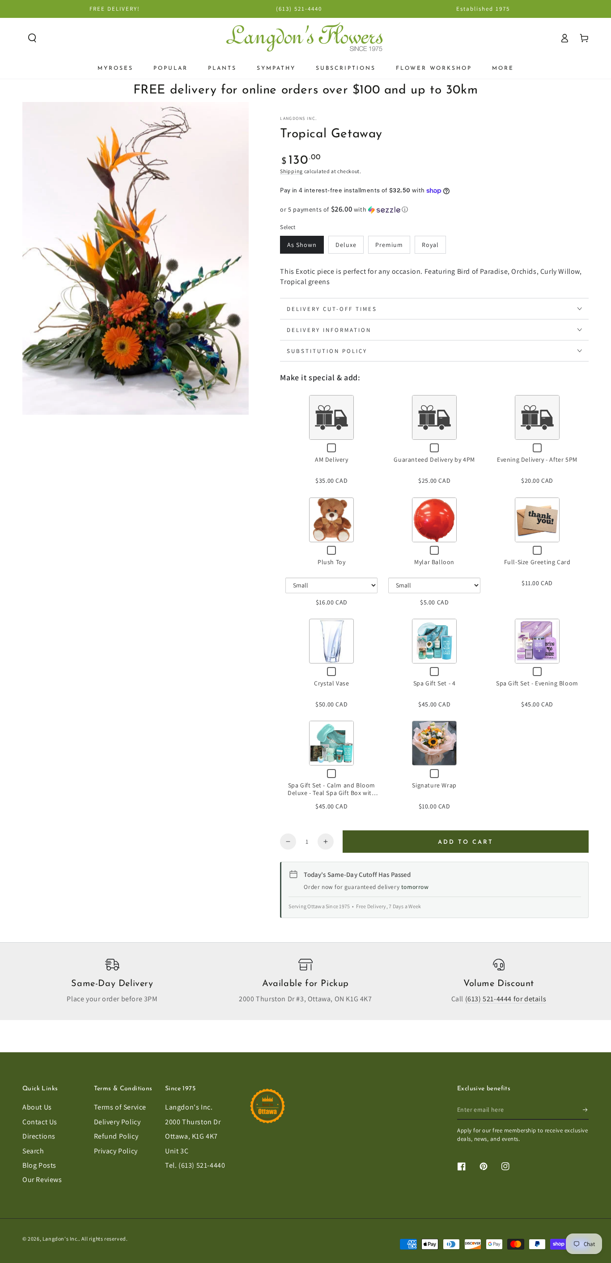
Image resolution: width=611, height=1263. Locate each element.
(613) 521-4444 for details (506, 999)
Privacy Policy (116, 1151)
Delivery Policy (117, 1122)
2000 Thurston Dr (193, 1122)
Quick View (331, 417)
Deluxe (345, 245)
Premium (389, 245)
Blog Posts (39, 1165)
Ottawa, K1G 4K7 (191, 1136)
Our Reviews (42, 1179)
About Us (37, 1107)
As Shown (302, 245)
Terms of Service (120, 1107)
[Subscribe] (586, 1109)
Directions (38, 1136)
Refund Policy (116, 1136)
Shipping (291, 171)
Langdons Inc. (298, 118)
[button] (32, 38)
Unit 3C (176, 1151)
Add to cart (465, 842)
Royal (430, 245)
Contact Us (39, 1122)
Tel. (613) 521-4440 (195, 1165)
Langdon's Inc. (188, 1107)
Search (33, 1151)
